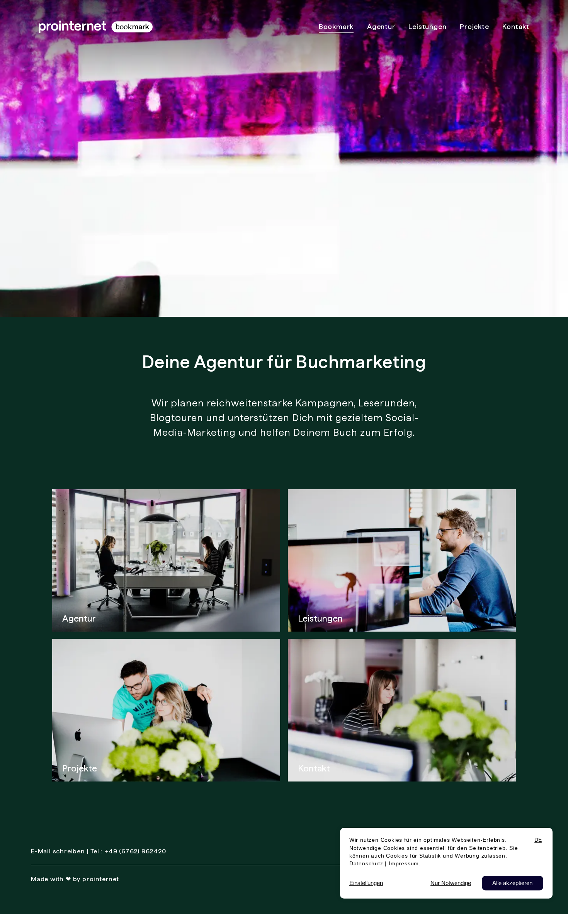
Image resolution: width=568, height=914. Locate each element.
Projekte (79, 768)
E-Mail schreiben (58, 851)
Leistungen (320, 618)
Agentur (79, 618)
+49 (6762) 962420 (135, 851)
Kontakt (314, 768)
